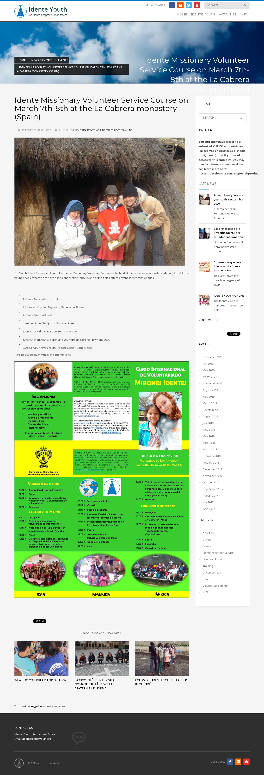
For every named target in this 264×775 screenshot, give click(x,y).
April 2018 (209, 443)
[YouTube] (197, 5)
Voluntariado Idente (215, 586)
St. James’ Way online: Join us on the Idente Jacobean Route (228, 266)
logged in (36, 706)
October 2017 (211, 482)
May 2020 (208, 370)
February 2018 (211, 456)
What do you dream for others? (40, 680)
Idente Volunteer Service (103, 130)
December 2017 (212, 469)
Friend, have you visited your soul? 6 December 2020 (229, 199)
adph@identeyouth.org (36, 739)
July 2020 (208, 363)
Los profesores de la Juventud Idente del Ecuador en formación (228, 233)
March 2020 (210, 377)
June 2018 (209, 429)
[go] (245, 5)
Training (127, 130)
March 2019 (210, 403)
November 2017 (212, 476)
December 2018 (212, 410)
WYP (205, 592)
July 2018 (208, 423)
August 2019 (210, 390)
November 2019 (212, 383)
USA (205, 579)
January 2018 (211, 462)
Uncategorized (212, 572)
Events (81, 130)
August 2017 (210, 495)
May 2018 (208, 436)
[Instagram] (180, 5)
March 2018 (210, 449)
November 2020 (212, 357)
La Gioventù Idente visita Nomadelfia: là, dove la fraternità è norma (94, 684)
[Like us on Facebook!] (230, 762)
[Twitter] (189, 5)
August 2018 (210, 416)
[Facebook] (172, 5)
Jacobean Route (213, 559)
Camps (207, 539)
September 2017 (213, 489)
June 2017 (209, 509)
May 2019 (208, 396)
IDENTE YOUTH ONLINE (229, 295)
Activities (208, 533)
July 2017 (208, 502)
